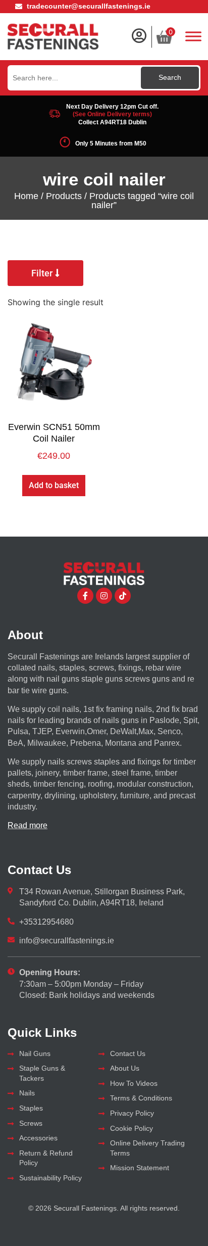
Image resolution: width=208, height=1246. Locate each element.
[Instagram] (104, 596)
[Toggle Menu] (193, 36)
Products (64, 196)
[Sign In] (138, 35)
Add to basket (54, 485)
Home (26, 196)
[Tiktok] (123, 596)
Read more (27, 825)
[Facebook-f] (85, 596)
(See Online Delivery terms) (112, 114)
